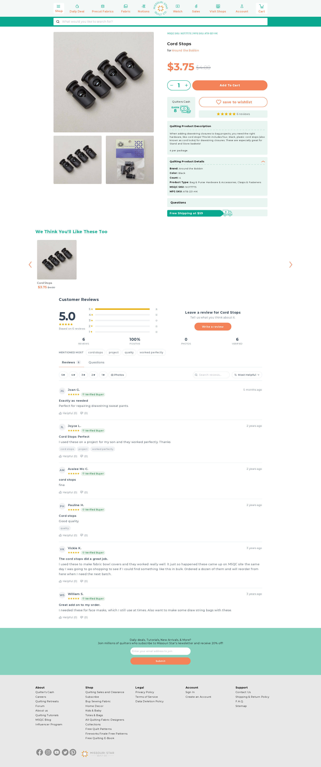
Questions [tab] (96, 362)
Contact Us (243, 692)
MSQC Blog (43, 719)
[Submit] (58, 21)
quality (129, 352)
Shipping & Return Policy (252, 696)
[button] (59, 8)
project (114, 352)
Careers (40, 696)
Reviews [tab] (70, 362)
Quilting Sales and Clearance (104, 692)
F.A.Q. (240, 701)
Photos (119, 374)
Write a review (213, 326)
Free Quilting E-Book (99, 738)
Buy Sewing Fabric (98, 701)
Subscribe (92, 696)
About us (41, 710)
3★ (83, 374)
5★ (63, 374)
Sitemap (241, 705)
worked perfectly (151, 352)
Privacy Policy (144, 692)
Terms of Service (146, 696)
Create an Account (198, 696)
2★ (93, 374)
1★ (103, 374)
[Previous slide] (30, 264)
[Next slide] (290, 264)
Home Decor (94, 705)
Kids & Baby (93, 710)
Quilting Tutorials (47, 715)
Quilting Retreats (47, 701)
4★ (73, 374)
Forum (40, 705)
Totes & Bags (94, 715)
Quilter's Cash (44, 692)
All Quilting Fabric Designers (104, 719)
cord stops (95, 352)
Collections (93, 724)
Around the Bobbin (185, 50)
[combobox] (160, 21)
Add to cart (230, 85)
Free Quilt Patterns (98, 729)
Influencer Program (48, 724)
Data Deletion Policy (149, 701)
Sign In (190, 692)
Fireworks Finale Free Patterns (106, 733)
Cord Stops (44, 283)
